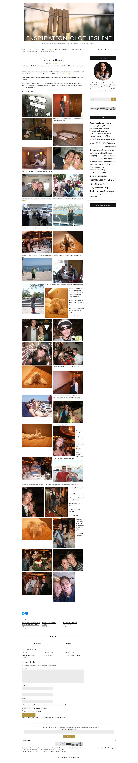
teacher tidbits (93, 194)
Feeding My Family (61, 49)
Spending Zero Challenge (31, 751)
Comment (24, 668)
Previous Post (37, 643)
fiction (113, 156)
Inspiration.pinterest (98, 172)
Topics (45, 751)
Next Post (68, 643)
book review (102, 142)
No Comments (57, 63)
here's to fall (98, 161)
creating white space (105, 153)
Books (30, 49)
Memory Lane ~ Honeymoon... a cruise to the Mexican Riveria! (31, 623)
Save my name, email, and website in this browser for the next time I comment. (44, 705)
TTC (97, 196)
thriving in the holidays (102, 194)
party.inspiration (96, 188)
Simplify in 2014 (47, 655)
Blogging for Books (103, 139)
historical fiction (106, 161)
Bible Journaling (76, 49)
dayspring (93, 156)
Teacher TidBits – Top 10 (72, 655)
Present (61, 749)
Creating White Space (59, 747)
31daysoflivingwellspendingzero (99, 133)
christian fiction (103, 150)
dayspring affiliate (102, 156)
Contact (46, 747)
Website (24, 698)
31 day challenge (97, 123)
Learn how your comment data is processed (55, 717)
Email (23, 692)
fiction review (107, 158)
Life (50, 49)
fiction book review (95, 159)
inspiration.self (97, 180)
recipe (107, 187)
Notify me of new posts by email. (32, 711)
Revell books (110, 191)
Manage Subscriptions (30, 51)
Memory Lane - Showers (70, 622)
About (23, 49)
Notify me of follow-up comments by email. (35, 708)
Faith (37, 49)
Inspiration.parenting (97, 170)
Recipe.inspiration (98, 191)
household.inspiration (100, 164)
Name (24, 685)
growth (92, 161)
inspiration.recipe (98, 175)
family (109, 155)
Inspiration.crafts (99, 167)
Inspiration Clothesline (103, 205)
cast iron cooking (98, 147)
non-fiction (104, 184)
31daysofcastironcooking (101, 128)
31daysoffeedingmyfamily (99, 131)
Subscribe (69, 736)
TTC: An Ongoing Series (58, 751)
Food (43, 49)
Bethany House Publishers (98, 136)
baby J (111, 133)
